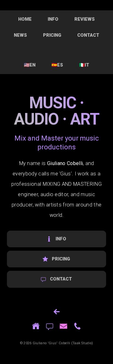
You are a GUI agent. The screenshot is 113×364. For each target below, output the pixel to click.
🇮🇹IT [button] (84, 65)
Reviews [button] (84, 19)
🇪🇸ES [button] (57, 65)
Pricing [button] (52, 35)
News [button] (20, 35)
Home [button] (25, 19)
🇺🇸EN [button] (29, 65)
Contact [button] (88, 35)
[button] (56, 239)
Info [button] (53, 19)
